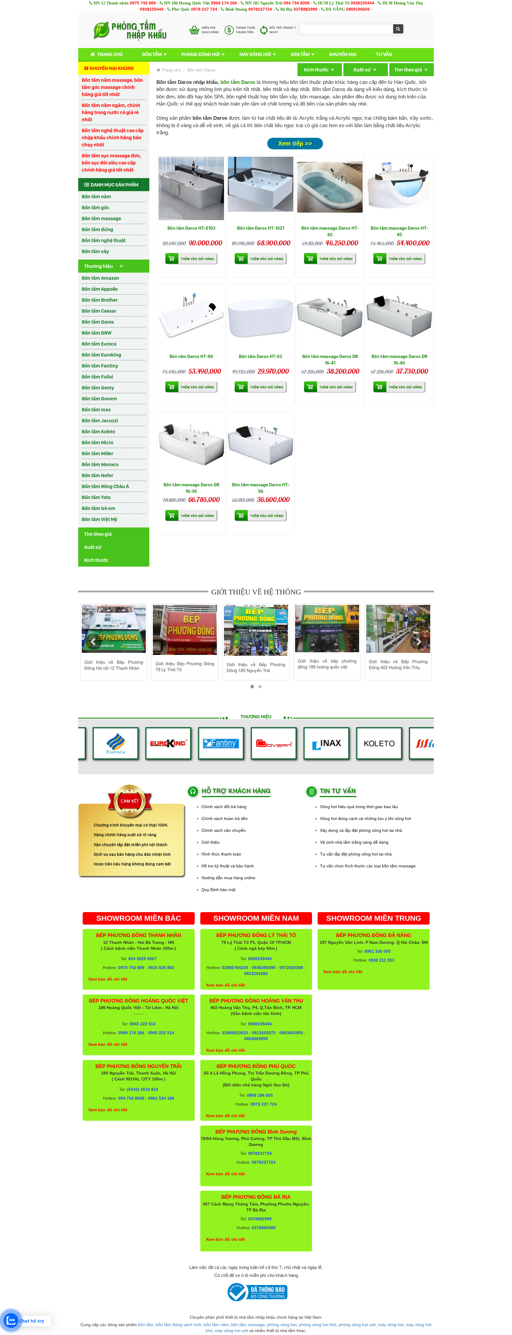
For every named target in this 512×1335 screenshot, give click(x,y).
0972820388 (291, 967)
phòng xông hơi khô (317, 1324)
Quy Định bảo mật (218, 889)
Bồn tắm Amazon (100, 278)
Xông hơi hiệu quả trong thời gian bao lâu (359, 806)
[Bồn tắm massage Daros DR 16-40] (399, 318)
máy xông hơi (391, 1324)
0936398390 (264, 967)
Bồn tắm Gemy (98, 388)
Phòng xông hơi (200, 54)
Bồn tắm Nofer (97, 475)
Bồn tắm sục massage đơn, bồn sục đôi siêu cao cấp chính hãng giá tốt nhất (111, 163)
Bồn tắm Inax (96, 410)
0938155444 (362, 3)
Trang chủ (110, 54)
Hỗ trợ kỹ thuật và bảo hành (227, 866)
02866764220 (235, 967)
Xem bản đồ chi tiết (107, 979)
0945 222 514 (142, 1023)
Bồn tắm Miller (97, 453)
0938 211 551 (381, 960)
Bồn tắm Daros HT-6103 (191, 228)
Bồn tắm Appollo (100, 289)
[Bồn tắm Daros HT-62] (260, 318)
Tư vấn (384, 54)
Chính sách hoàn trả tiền (224, 818)
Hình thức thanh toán (221, 854)
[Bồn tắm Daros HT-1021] (260, 189)
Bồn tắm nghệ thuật (104, 240)
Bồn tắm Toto (96, 497)
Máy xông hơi (255, 54)
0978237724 (260, 9)
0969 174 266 (224, 3)
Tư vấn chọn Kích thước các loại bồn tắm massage (368, 866)
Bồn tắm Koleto (98, 431)
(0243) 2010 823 (142, 1089)
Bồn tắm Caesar (99, 311)
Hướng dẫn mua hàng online (228, 877)
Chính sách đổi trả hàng (224, 806)
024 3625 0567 (142, 958)
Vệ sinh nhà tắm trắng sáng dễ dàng (354, 842)
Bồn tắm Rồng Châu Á (105, 486)
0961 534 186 (161, 1098)
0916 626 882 (161, 967)
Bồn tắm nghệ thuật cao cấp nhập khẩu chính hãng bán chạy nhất (113, 137)
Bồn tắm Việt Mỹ (99, 519)
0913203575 (264, 1032)
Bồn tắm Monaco (100, 464)
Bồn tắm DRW (96, 333)
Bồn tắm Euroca (99, 344)
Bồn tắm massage (101, 218)
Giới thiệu (210, 842)
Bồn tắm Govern (99, 399)
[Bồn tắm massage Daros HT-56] (260, 446)
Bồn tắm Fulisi (97, 377)
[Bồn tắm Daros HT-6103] (191, 189)
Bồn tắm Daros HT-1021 (260, 228)
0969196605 (358, 9)
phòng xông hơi (282, 1324)
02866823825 (235, 1032)
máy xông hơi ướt (231, 1330)
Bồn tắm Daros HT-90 (191, 356)
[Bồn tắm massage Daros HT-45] (399, 189)
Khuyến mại (342, 54)
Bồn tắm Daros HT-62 (260, 356)
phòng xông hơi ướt (357, 1324)
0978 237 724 (204, 9)
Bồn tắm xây (95, 251)
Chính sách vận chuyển (223, 830)
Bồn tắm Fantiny (100, 366)
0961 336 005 (377, 951)
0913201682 (256, 973)
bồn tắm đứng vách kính (178, 1324)
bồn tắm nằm (216, 1324)
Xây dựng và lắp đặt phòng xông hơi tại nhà (361, 830)
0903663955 (291, 1032)
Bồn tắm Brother (100, 300)
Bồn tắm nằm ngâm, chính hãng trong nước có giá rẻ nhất (111, 112)
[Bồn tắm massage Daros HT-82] (330, 189)
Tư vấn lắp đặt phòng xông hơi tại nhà (356, 854)
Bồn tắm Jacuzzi (100, 420)
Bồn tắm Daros (98, 322)
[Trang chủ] (130, 30)
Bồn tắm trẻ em (98, 508)
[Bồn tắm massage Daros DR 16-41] (330, 318)
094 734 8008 (297, 3)
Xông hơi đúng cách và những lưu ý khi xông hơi (365, 818)
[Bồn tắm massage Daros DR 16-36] (191, 446)
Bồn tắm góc (95, 207)
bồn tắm (145, 1324)
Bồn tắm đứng (97, 229)
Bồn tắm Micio (97, 442)
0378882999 (305, 9)
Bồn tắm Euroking (101, 355)
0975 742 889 (143, 3)
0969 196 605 (260, 1095)
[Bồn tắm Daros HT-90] (191, 318)
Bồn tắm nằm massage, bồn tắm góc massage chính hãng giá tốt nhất (112, 87)
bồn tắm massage (248, 1324)
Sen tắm (300, 54)
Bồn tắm (152, 54)
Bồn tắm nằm (96, 196)
